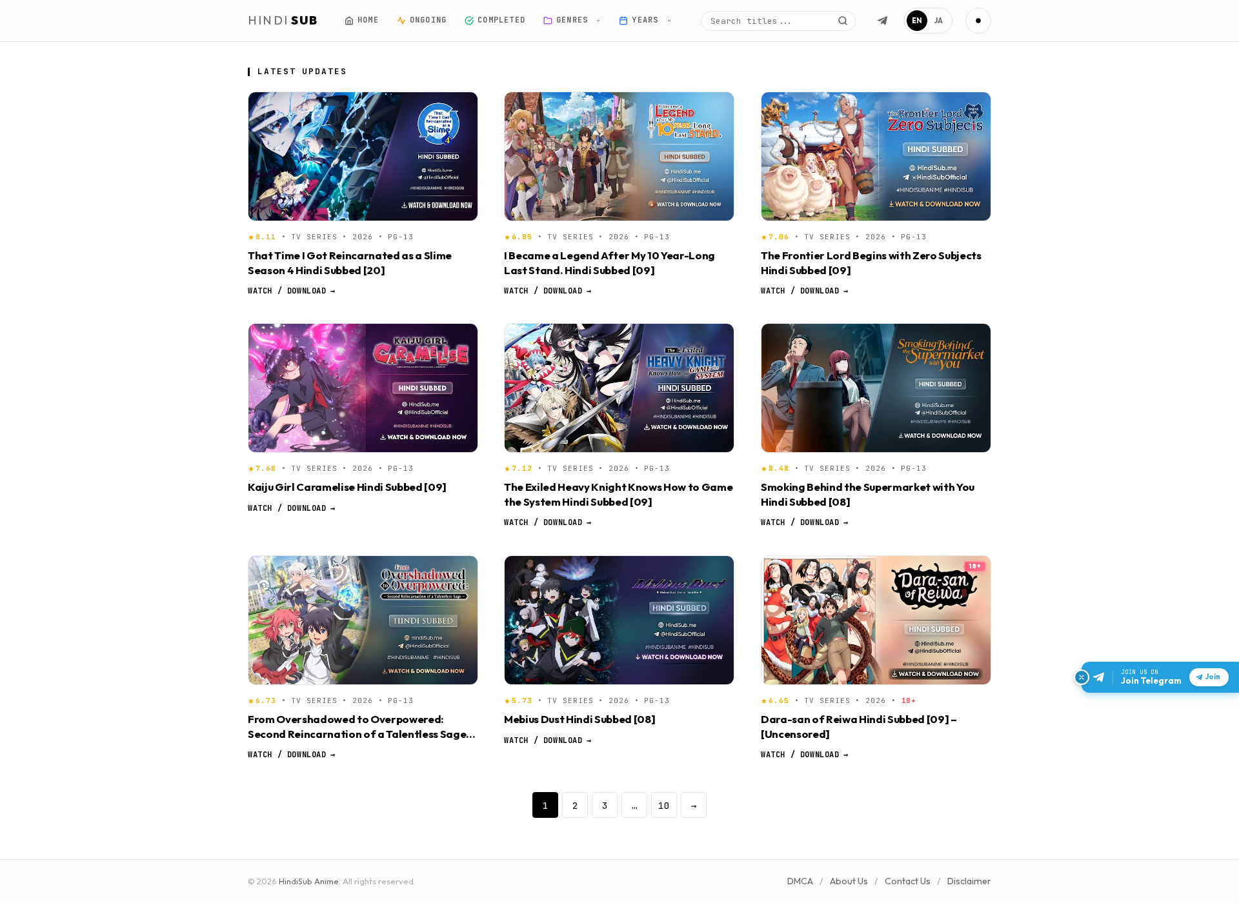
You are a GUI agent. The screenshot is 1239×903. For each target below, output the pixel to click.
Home (368, 20)
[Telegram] (882, 20)
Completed (501, 20)
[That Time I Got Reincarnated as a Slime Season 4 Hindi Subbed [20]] (363, 156)
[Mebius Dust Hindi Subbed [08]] (619, 620)
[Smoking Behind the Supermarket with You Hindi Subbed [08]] (876, 388)
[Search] (843, 20)
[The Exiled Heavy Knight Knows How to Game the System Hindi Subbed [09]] (619, 388)
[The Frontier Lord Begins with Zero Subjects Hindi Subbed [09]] (876, 156)
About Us (849, 881)
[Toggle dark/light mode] (978, 21)
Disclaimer (969, 881)
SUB (283, 20)
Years (647, 20)
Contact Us (908, 881)
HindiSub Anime (309, 881)
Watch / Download (291, 291)
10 (664, 805)
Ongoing (427, 20)
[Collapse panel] (1081, 677)
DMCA (800, 881)
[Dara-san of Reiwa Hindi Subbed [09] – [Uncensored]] (876, 620)
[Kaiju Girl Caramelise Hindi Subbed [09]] (363, 388)
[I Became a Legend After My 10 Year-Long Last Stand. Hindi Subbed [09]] (619, 156)
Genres (574, 20)
